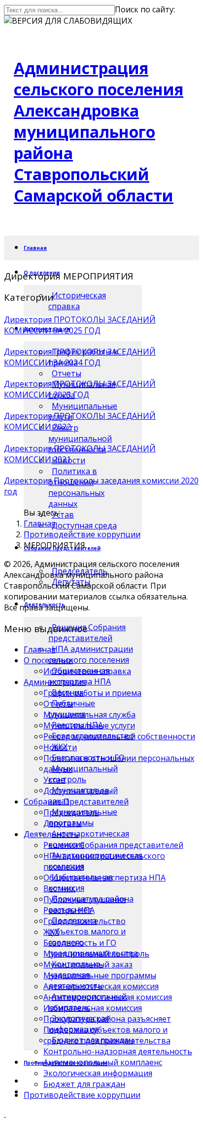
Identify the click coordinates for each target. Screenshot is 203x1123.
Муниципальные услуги (89, 725)
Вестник (59, 888)
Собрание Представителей (76, 801)
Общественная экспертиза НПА (104, 877)
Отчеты (66, 373)
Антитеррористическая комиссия (107, 997)
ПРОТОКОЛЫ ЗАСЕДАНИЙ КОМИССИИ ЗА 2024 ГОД (80, 357)
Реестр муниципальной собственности (80, 438)
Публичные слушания (84, 899)
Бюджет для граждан (84, 1084)
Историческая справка (77, 301)
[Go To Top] (5, 1113)
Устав (54, 779)
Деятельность (51, 834)
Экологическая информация (97, 1073)
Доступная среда (84, 525)
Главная (35, 247)
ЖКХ (51, 931)
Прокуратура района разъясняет (107, 1018)
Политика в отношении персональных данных (76, 487)
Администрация (55, 682)
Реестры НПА (69, 910)
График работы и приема (92, 692)
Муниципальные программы (99, 975)
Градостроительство (84, 921)
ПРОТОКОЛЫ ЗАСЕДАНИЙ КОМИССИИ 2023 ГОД (80, 389)
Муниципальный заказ (88, 964)
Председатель (71, 812)
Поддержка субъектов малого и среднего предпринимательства (106, 1035)
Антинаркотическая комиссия (101, 986)
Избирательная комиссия (92, 1008)
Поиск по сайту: (145, 9)
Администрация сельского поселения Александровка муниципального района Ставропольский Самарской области (98, 131)
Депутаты (62, 823)
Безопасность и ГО (79, 942)
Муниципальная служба (89, 714)
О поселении (48, 660)
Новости (60, 747)
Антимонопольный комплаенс (102, 1062)
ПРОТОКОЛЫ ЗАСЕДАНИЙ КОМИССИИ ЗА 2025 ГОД (80, 325)
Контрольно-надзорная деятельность (117, 1051)
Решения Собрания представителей (113, 845)
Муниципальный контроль (83, 774)
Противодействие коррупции (82, 534)
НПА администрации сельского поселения (90, 654)
